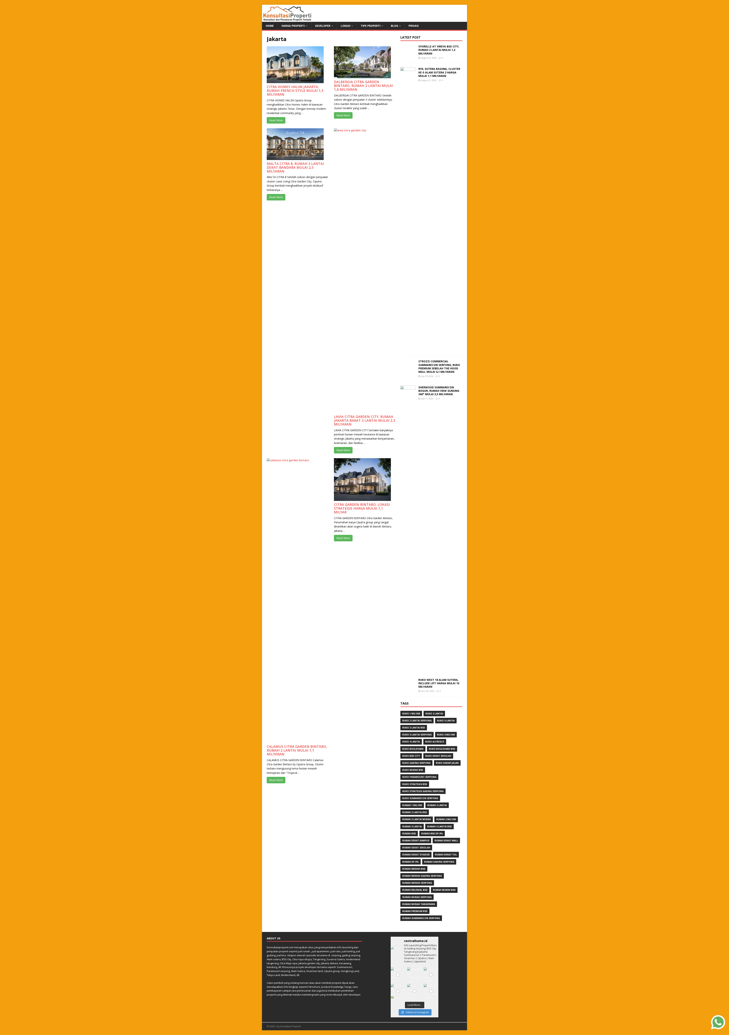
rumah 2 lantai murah (416, 819)
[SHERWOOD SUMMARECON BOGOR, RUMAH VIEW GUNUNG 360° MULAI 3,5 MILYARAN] (408, 668)
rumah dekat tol (446, 854)
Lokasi (345, 26)
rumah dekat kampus (415, 840)
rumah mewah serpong (417, 882)
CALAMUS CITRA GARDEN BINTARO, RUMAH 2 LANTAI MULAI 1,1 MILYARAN (297, 750)
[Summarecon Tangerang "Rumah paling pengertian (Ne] (431, 974)
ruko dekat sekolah (438, 756)
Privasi (414, 26)
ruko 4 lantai (411, 741)
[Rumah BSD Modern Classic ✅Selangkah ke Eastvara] (398, 991)
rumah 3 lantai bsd (439, 826)
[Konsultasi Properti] (287, 19)
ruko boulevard (413, 748)
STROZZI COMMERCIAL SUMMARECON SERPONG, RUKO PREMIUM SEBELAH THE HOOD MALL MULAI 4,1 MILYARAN (439, 366)
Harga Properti (293, 26)
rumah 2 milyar (446, 819)
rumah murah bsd (444, 890)
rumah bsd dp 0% (432, 833)
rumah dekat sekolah (416, 847)
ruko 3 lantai (446, 720)
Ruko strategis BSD (414, 784)
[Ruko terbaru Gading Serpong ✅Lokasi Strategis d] (398, 974)
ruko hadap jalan (447, 763)
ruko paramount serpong (419, 777)
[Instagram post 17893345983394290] (414, 974)
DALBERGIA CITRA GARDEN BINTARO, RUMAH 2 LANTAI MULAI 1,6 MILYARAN (363, 86)
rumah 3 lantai (412, 826)
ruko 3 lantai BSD (413, 727)
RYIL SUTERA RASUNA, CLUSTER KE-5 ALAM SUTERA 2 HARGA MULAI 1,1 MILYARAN (439, 72)
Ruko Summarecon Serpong (420, 798)
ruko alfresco (434, 741)
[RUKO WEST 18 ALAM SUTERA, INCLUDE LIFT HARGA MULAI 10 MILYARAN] (408, 687)
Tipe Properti (370, 26)
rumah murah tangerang (418, 904)
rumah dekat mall (446, 840)
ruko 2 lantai (434, 713)
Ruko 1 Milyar (411, 713)
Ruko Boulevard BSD (442, 748)
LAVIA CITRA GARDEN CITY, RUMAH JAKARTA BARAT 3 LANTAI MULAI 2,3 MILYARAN (364, 420)
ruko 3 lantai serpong (417, 734)
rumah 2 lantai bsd (414, 812)
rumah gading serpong (439, 861)
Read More (276, 120)
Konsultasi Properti (290, 1026)
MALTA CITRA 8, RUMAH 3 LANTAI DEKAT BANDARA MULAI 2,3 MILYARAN (295, 167)
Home (270, 26)
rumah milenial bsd (415, 890)
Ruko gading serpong (416, 763)
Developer (322, 26)
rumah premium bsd (415, 911)
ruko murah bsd (412, 770)
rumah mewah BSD (413, 868)
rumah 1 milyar (412, 805)
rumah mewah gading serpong (422, 875)
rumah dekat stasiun (416, 854)
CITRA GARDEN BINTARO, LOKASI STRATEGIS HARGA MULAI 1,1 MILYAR (362, 508)
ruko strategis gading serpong (423, 791)
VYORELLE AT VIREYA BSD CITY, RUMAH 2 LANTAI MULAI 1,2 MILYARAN (438, 50)
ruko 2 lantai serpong (417, 720)
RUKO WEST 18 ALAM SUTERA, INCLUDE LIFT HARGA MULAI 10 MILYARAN (438, 683)
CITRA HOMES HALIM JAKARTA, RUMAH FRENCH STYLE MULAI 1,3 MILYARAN (295, 90)
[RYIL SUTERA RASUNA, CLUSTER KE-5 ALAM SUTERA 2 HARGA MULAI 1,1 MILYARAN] (408, 350)
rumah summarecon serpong (421, 918)
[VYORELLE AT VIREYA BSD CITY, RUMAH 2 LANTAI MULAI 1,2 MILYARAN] (408, 54)
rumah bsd (409, 833)
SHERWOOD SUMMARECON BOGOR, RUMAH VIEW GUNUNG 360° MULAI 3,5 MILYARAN (438, 390)
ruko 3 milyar (446, 734)
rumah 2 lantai (437, 805)
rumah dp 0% (410, 861)
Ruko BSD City (411, 756)
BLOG (394, 26)
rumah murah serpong (417, 897)
